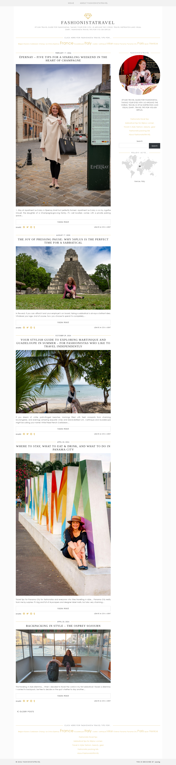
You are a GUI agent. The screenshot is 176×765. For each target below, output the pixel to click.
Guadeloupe (79, 44)
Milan (110, 43)
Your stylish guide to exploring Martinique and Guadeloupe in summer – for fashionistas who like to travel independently (63, 343)
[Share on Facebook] (24, 227)
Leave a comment (102, 227)
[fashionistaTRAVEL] (88, 20)
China (50, 44)
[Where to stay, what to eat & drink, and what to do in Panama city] (63, 595)
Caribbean (34, 44)
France (67, 42)
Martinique (102, 44)
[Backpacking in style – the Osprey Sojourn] (63, 682)
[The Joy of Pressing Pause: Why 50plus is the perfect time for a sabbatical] (63, 309)
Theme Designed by (148, 762)
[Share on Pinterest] (31, 227)
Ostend (116, 44)
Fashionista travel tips (139, 119)
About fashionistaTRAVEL (94, 3)
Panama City (132, 44)
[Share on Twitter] (27, 227)
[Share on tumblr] (34, 227)
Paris (140, 43)
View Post (63, 222)
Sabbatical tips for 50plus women (139, 123)
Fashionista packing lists (139, 131)
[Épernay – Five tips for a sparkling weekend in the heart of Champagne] (63, 206)
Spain (147, 44)
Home (71, 3)
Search (140, 141)
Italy (88, 43)
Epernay (56, 44)
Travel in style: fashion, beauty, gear (139, 127)
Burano (27, 44)
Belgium (21, 44)
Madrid (94, 44)
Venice (153, 43)
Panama (123, 44)
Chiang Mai (43, 44)
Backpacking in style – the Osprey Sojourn (63, 625)
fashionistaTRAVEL (88, 22)
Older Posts (26, 711)
